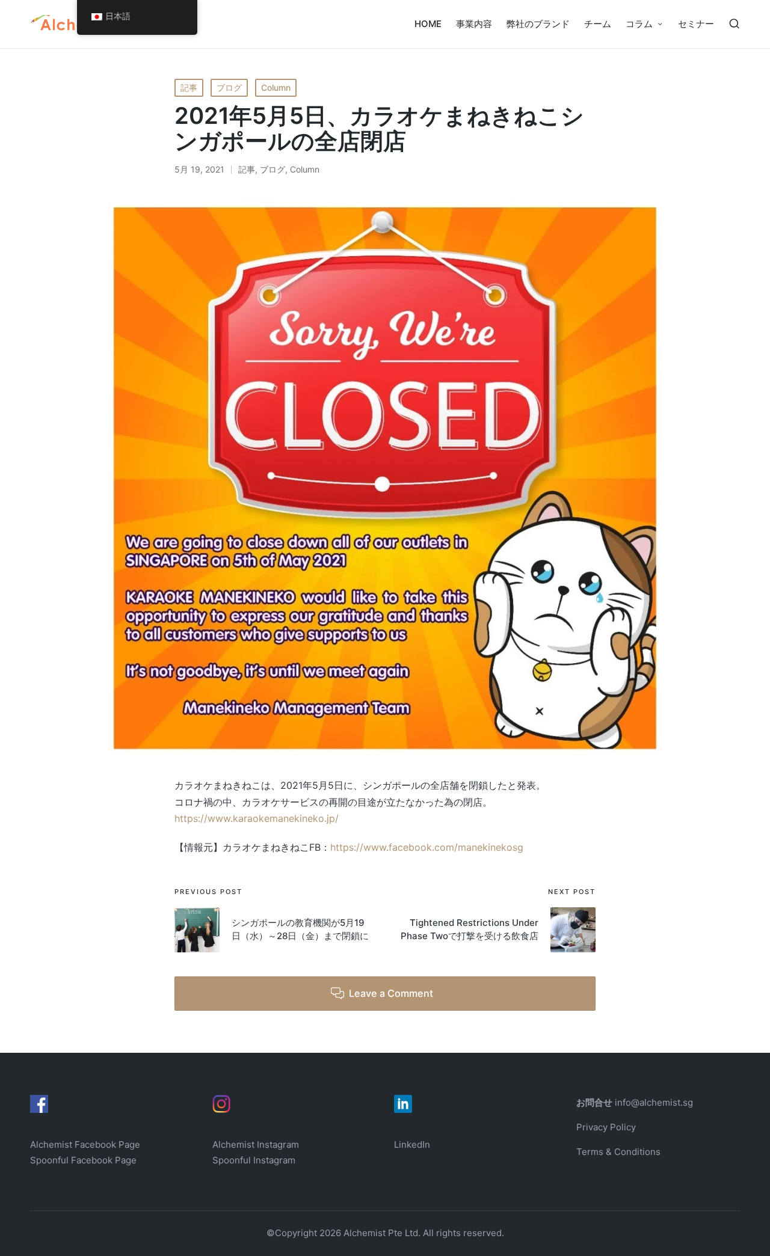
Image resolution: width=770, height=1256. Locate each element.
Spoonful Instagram (253, 1160)
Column (276, 87)
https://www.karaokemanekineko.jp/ (256, 818)
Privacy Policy (606, 1127)
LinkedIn (412, 1144)
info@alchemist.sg (654, 1102)
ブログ (229, 87)
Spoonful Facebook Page (83, 1160)
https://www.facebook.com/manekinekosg (426, 847)
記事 (188, 87)
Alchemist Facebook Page (86, 1144)
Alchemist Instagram (255, 1144)
